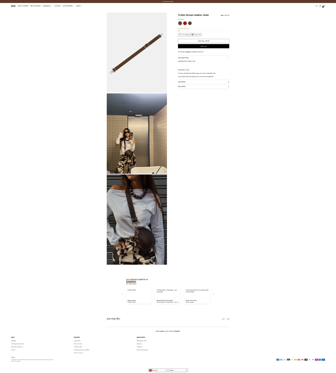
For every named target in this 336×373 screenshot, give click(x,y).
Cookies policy (78, 346)
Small (33, 18)
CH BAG (13, 18)
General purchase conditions (82, 350)
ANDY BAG (14, 14)
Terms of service (78, 353)
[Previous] (154, 1)
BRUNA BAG (14, 16)
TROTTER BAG (15, 28)
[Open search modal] (316, 6)
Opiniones (139, 346)
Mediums (34, 16)
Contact (13, 350)
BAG (12, 24)
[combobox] (158, 370)
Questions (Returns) (16, 346)
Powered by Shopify (15, 361)
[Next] (182, 1)
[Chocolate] (180, 23)
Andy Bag (55, 14)
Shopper (34, 14)
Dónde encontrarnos (142, 350)
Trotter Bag (56, 16)
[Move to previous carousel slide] (223, 319)
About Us (139, 344)
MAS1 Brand (23, 359)
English (13, 357)
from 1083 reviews (131, 284)
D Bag (54, 18)
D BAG (13, 20)
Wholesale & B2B (141, 340)
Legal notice (77, 340)
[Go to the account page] (320, 6)
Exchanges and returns (17, 344)
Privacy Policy (78, 344)
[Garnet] (185, 23)
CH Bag (55, 20)
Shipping (188, 51)
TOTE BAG (14, 26)
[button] (123, 294)
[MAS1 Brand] (13, 6)
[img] (169, 282)
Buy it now (204, 46)
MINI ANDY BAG (15, 22)
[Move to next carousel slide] (227, 318)
